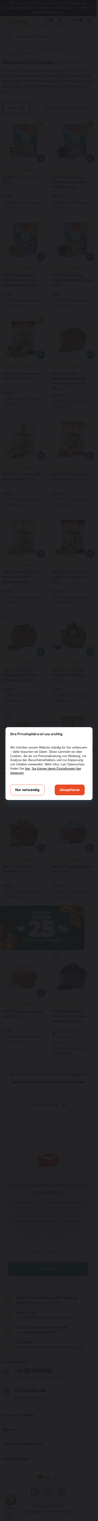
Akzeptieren (70, 790)
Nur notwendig (27, 790)
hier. (28, 768)
